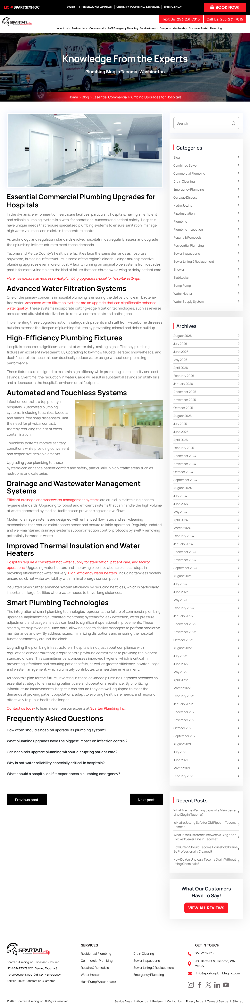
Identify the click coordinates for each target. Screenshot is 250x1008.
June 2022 (180, 664)
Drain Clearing (143, 953)
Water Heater (182, 293)
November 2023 (184, 560)
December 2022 (184, 624)
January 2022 (183, 704)
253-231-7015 (231, 18)
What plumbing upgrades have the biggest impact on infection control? (67, 740)
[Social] (191, 985)
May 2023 (180, 600)
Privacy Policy (194, 1001)
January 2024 (183, 543)
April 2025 (180, 439)
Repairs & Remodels (187, 237)
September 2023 (185, 568)
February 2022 (183, 696)
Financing (216, 28)
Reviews (157, 1001)
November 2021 (184, 720)
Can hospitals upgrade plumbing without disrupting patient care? (62, 751)
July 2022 (180, 656)
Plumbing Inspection (188, 229)
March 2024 (181, 527)
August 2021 (182, 744)
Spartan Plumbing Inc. (30, 1001)
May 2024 (180, 511)
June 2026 (180, 351)
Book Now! (227, 7)
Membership (180, 28)
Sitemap (238, 1001)
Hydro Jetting (182, 205)
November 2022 (184, 632)
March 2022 (181, 688)
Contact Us (174, 1001)
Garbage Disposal (185, 197)
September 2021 (184, 736)
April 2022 (180, 680)
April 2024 (180, 519)
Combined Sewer (185, 165)
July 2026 (180, 343)
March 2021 (181, 768)
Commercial (96, 28)
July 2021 (179, 752)
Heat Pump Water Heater (98, 981)
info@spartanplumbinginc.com (218, 973)
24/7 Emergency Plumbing (123, 28)
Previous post (26, 799)
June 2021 (180, 760)
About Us (62, 28)
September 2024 (185, 479)
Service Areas (148, 28)
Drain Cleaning (184, 181)
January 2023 (183, 616)
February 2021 (183, 776)
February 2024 (183, 535)
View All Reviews (206, 908)
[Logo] (17, 21)
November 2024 (184, 463)
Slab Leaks (180, 277)
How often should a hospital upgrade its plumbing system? (56, 729)
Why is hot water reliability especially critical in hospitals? (56, 762)
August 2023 (182, 576)
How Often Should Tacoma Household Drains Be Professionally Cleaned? (205, 849)
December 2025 (184, 391)
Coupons (165, 28)
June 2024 (180, 503)
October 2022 (183, 640)
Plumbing (180, 221)
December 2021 (184, 712)
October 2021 (182, 728)
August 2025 (182, 415)
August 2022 (182, 648)
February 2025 (183, 447)
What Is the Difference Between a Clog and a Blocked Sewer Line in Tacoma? (205, 836)
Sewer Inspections (186, 253)
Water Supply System (188, 301)
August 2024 (182, 487)
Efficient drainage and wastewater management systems (53, 499)
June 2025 (180, 431)
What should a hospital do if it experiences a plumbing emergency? (63, 773)
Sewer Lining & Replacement (193, 261)
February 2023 (183, 608)
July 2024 (180, 495)
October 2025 (183, 407)
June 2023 (180, 592)
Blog (176, 157)
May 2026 (180, 359)
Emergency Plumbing (188, 189)
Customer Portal (198, 28)
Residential (78, 28)
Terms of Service (217, 1001)
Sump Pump (182, 285)
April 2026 (180, 367)
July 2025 (180, 423)
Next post (146, 799)
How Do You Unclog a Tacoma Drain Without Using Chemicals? (204, 861)
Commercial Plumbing (189, 173)
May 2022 (180, 672)
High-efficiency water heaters (92, 572)
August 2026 (182, 335)
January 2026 (183, 383)
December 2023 (184, 551)
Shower (178, 269)
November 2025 (184, 399)
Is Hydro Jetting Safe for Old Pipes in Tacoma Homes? (205, 824)
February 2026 (183, 375)
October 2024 (183, 471)
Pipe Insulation (184, 213)
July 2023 (180, 584)
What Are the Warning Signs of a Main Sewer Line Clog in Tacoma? (205, 812)
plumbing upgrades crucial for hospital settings (101, 278)
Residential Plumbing (188, 245)
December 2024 (184, 455)
